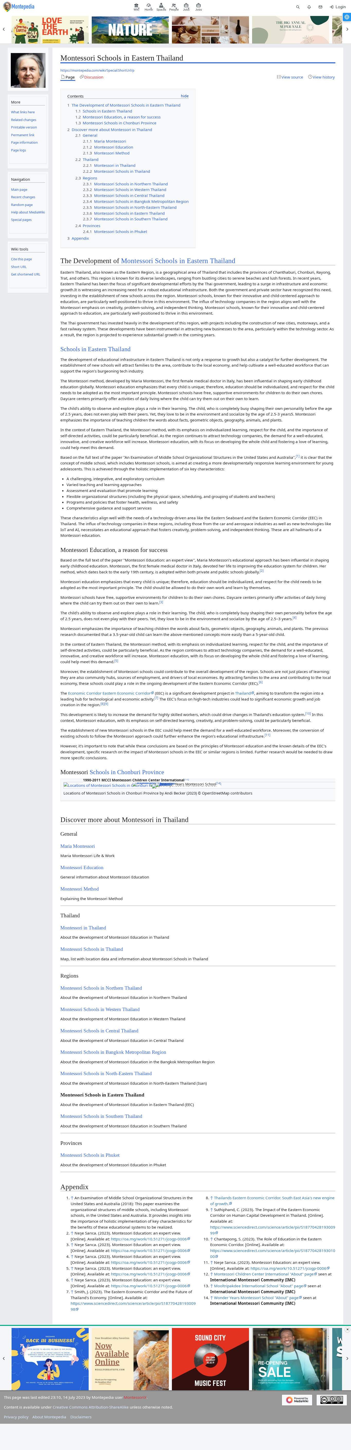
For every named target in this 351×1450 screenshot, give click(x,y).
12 (186, 779)
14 (218, 783)
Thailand (243, 693)
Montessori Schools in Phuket (89, 1155)
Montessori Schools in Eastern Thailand (178, 261)
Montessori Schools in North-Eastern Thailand (106, 1073)
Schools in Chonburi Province (127, 772)
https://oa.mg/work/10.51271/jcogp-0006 (149, 1238)
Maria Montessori (77, 846)
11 (267, 735)
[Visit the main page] (28, 68)
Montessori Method (79, 889)
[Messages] (320, 7)
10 (308, 713)
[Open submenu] (138, 7)
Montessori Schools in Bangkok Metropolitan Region (113, 1052)
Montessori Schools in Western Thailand (100, 1009)
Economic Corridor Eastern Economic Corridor (109, 693)
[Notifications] (309, 7)
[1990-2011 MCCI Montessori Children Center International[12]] (148, 783)
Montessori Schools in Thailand (91, 949)
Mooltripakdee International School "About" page (258, 1285)
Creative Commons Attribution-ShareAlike (91, 1407)
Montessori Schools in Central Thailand (99, 1030)
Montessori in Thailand (83, 927)
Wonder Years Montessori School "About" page (256, 1297)
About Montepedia (49, 1416)
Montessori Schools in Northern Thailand (101, 988)
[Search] (297, 7)
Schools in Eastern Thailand (95, 349)
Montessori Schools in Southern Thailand (101, 1116)
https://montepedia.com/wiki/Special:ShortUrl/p (97, 70)
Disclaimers (80, 1416)
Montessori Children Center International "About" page (264, 1273)
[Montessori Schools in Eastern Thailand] (165, 784)
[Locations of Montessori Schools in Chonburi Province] (114, 785)
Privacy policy (16, 1416)
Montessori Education (82, 867)
